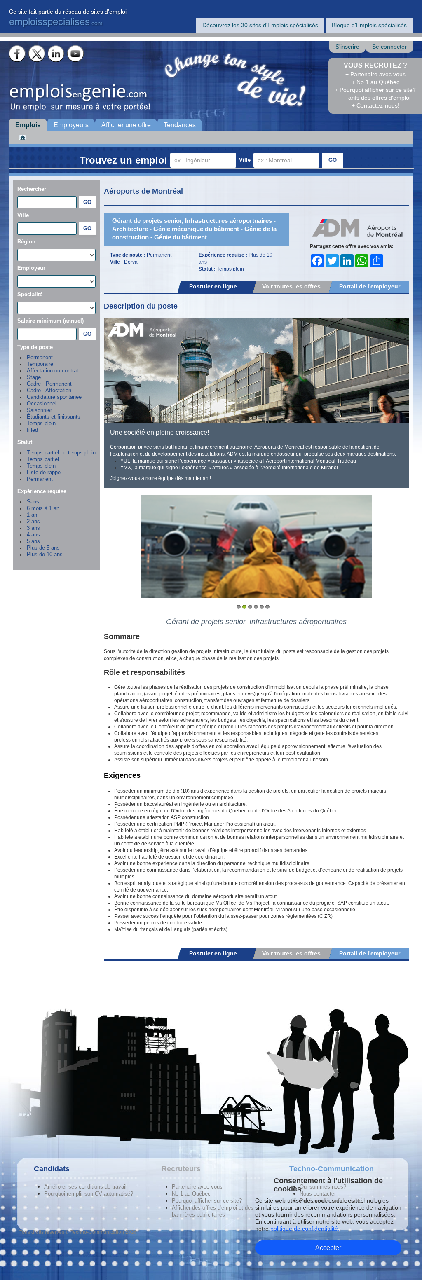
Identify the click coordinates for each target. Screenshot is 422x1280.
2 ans (33, 521)
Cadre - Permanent (49, 384)
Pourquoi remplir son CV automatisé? (88, 1194)
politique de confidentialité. (305, 1228)
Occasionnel (41, 404)
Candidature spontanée (54, 397)
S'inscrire (347, 47)
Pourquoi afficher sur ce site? (207, 1201)
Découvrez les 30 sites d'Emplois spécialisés (260, 25)
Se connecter (389, 47)
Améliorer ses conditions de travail (85, 1187)
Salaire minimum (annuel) (50, 321)
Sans (33, 502)
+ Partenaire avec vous (375, 74)
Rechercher (31, 189)
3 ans (33, 528)
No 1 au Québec (191, 1194)
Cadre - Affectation (49, 390)
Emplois (28, 125)
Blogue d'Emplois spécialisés (369, 25)
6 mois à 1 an (43, 508)
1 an (32, 515)
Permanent (40, 357)
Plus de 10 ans (45, 554)
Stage (34, 377)
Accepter (328, 1247)
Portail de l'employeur (369, 286)
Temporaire (40, 364)
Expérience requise (41, 491)
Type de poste (35, 347)
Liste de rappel (44, 472)
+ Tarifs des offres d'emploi (375, 97)
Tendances (180, 125)
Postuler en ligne (213, 286)
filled (32, 430)
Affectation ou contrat (52, 371)
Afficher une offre (126, 125)
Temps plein (41, 423)
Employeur (31, 268)
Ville (245, 160)
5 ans (33, 541)
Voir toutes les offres (291, 286)
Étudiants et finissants (53, 417)
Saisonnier (39, 410)
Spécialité (29, 294)
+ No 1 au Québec (375, 82)
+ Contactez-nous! (375, 105)
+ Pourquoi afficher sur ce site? (375, 90)
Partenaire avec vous (197, 1187)
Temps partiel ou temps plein (61, 453)
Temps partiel (43, 459)
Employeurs (71, 125)
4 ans (33, 535)
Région (26, 242)
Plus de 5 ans (43, 548)
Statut (24, 442)
